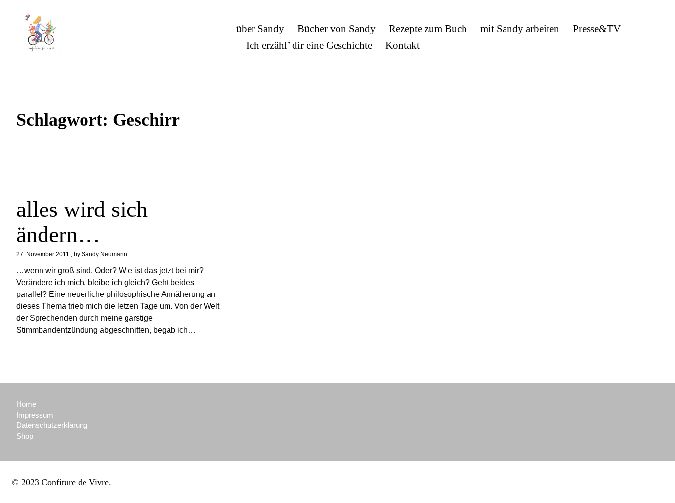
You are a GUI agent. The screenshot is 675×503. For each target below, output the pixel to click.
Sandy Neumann (104, 254)
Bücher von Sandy (336, 29)
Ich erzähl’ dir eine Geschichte (309, 45)
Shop (24, 436)
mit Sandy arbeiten (519, 29)
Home (26, 404)
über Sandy (260, 29)
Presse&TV (597, 29)
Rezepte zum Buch (428, 29)
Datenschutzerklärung (51, 425)
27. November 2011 (42, 254)
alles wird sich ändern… (82, 222)
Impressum (34, 415)
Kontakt (402, 45)
